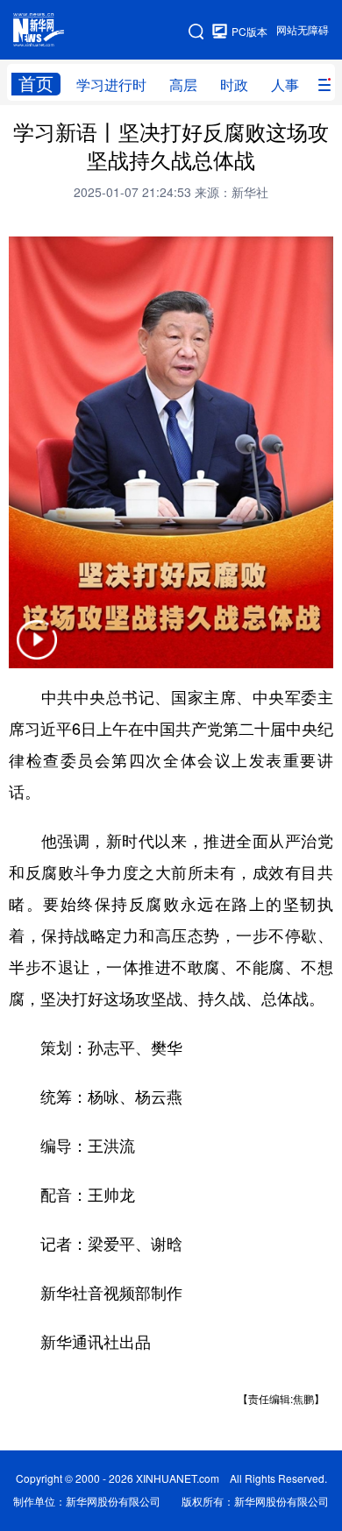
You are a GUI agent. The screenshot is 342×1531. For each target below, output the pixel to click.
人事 (285, 85)
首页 (35, 83)
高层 (183, 85)
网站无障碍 (302, 30)
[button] (37, 651)
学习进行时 (111, 85)
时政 (234, 85)
